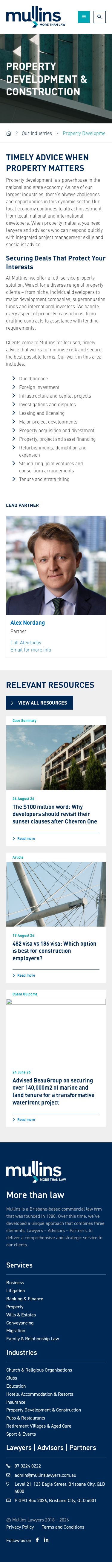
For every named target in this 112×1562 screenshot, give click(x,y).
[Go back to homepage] (36, 1172)
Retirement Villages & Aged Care (38, 1426)
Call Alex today (25, 642)
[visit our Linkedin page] (46, 1540)
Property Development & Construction (43, 1410)
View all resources (42, 702)
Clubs (11, 1378)
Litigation (15, 1290)
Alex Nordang (27, 622)
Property (14, 1307)
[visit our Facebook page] (37, 1540)
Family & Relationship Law (32, 1338)
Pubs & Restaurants (25, 1418)
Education (16, 1386)
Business (15, 1282)
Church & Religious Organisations (39, 1370)
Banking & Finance (24, 1299)
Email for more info (30, 649)
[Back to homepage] (35, 17)
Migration (15, 1330)
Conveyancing (19, 1323)
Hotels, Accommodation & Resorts (39, 1394)
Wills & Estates (21, 1315)
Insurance (15, 1402)
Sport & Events (21, 1434)
